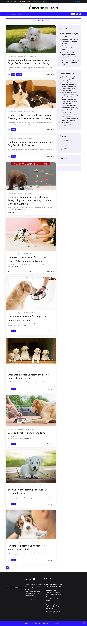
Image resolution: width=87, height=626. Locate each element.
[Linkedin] (79, 1)
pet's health (19, 74)
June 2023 (64, 149)
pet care (13, 74)
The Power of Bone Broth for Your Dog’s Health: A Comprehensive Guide (28, 259)
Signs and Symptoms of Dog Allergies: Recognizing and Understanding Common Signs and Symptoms (30, 200)
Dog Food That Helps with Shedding (26, 432)
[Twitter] (77, 1)
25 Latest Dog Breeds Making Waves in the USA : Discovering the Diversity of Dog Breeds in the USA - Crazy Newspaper (70, 108)
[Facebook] (75, 1)
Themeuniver (60, 624)
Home (7, 1)
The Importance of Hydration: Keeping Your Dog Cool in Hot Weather (30, 143)
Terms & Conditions (14, 1)
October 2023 (65, 140)
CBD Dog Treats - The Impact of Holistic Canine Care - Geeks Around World (70, 120)
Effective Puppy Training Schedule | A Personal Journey (27, 491)
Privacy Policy (22, 1)
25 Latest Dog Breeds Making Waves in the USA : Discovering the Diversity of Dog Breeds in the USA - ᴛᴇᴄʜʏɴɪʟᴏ (70, 95)
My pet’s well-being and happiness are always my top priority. (28, 547)
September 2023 (66, 143)
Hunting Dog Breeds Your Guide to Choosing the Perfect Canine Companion (69, 88)
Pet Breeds (19, 14)
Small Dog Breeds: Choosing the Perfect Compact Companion (28, 376)
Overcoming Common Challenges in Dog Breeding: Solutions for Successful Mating (29, 116)
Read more (26, 69)
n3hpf (63, 77)
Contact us (34, 1)
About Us (45, 1)
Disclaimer (28, 1)
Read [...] (17, 266)
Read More (49, 74)
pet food (13, 156)
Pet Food (26, 14)
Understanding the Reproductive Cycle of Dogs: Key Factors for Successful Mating (29, 61)
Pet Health (13, 14)
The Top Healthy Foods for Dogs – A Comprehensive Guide (27, 318)
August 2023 (65, 146)
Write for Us (39, 1)
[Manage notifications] (84, 623)
